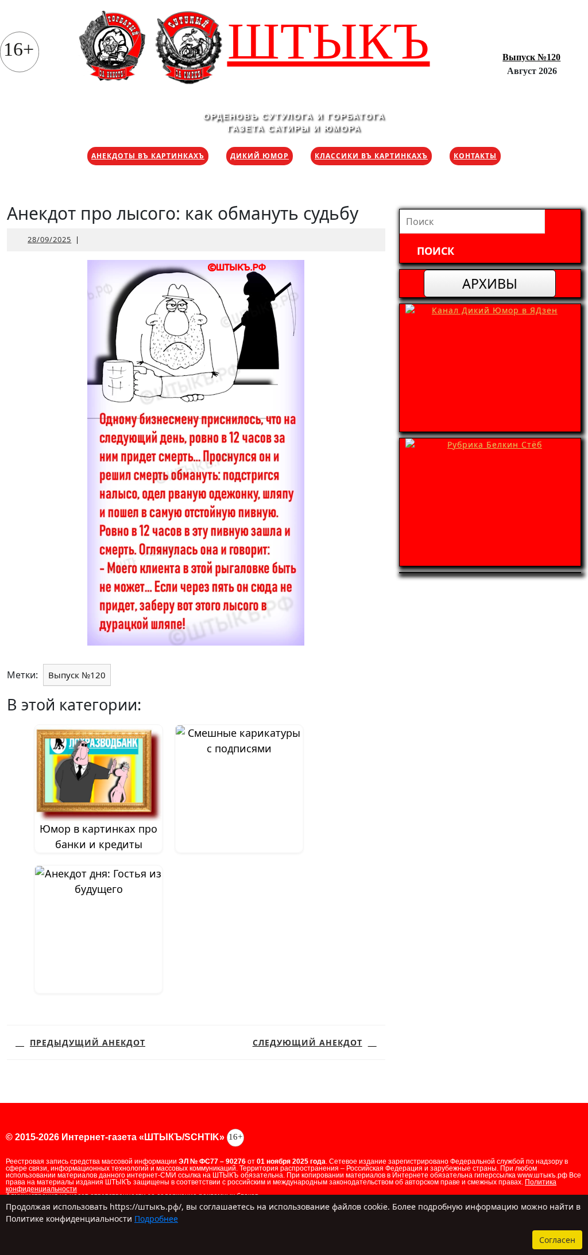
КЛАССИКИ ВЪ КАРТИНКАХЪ (371, 156)
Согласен (557, 1239)
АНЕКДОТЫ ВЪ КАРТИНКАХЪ (147, 156)
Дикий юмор (259, 156)
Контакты (475, 156)
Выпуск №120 (531, 57)
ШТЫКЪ (328, 41)
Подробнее (156, 1218)
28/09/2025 (49, 239)
